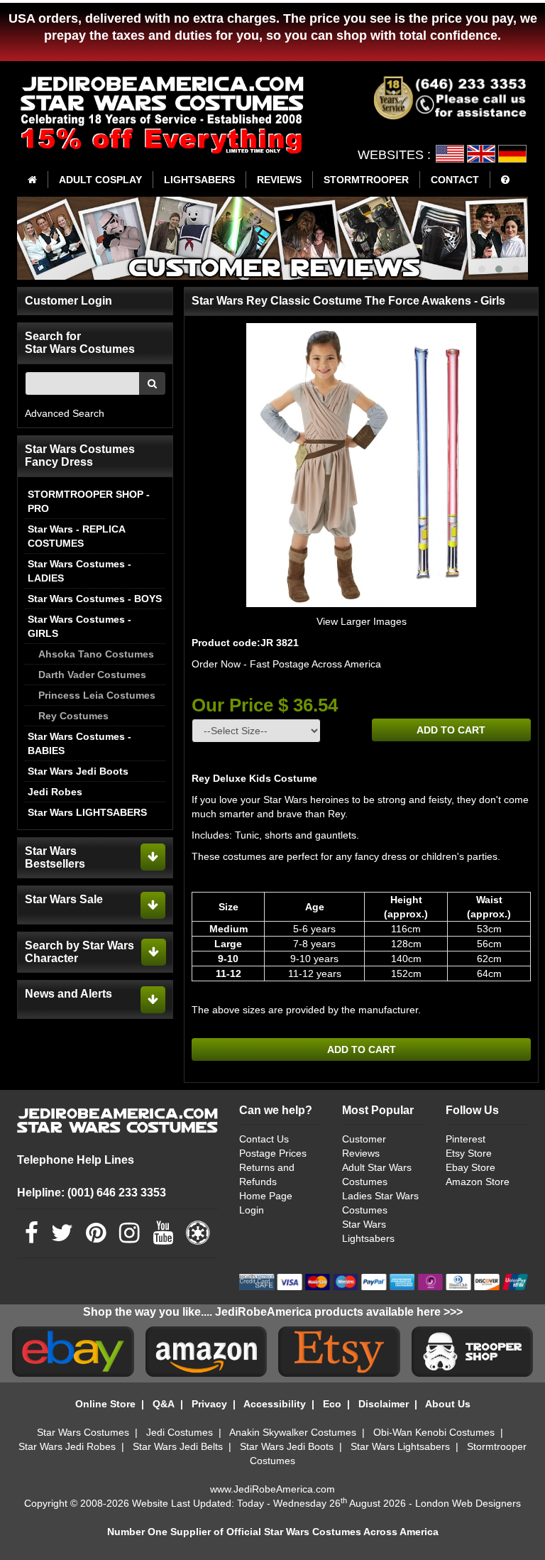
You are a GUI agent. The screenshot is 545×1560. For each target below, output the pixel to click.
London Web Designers (468, 1503)
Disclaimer (383, 1403)
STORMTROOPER (366, 179)
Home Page (265, 1195)
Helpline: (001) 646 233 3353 (91, 1193)
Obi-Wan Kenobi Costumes (434, 1432)
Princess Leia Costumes (96, 695)
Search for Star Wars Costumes (80, 342)
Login (251, 1210)
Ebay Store (470, 1167)
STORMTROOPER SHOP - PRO (89, 501)
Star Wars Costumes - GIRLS (79, 626)
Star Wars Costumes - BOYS (95, 598)
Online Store (105, 1403)
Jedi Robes (55, 791)
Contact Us (264, 1139)
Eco (332, 1403)
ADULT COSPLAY (100, 179)
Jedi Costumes (179, 1432)
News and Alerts (68, 994)
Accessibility (274, 1403)
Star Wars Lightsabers (400, 1446)
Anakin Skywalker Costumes (292, 1432)
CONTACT (455, 179)
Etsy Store (469, 1153)
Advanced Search (64, 413)
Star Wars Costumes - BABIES (79, 743)
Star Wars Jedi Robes (67, 1446)
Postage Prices (273, 1153)
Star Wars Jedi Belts (178, 1446)
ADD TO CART (451, 730)
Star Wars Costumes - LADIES (79, 571)
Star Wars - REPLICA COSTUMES (76, 536)
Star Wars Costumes (83, 1432)
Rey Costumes (73, 715)
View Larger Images (361, 621)
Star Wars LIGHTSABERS (87, 812)
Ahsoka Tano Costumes (96, 654)
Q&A (164, 1403)
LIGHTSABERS (199, 179)
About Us (447, 1403)
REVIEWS (279, 179)
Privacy (209, 1403)
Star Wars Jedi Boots (78, 771)
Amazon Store (478, 1181)
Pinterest (465, 1139)
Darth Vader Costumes (92, 674)
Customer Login (68, 301)
